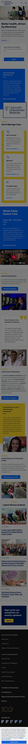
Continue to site (14, 742)
